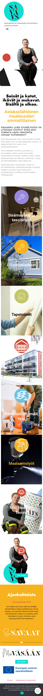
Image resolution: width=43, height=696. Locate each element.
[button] (38, 691)
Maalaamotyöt (21, 463)
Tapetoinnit (22, 314)
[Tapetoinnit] (21, 296)
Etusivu (10, 680)
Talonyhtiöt (22, 364)
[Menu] (7, 29)
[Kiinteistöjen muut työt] (21, 396)
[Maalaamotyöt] (21, 445)
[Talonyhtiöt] (21, 346)
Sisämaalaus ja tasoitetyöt (21, 217)
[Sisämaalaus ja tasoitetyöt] (21, 197)
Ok (22, 693)
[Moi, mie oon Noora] (21, 492)
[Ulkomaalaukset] (21, 247)
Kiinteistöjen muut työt (21, 416)
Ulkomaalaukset (21, 265)
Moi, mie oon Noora (21, 510)
